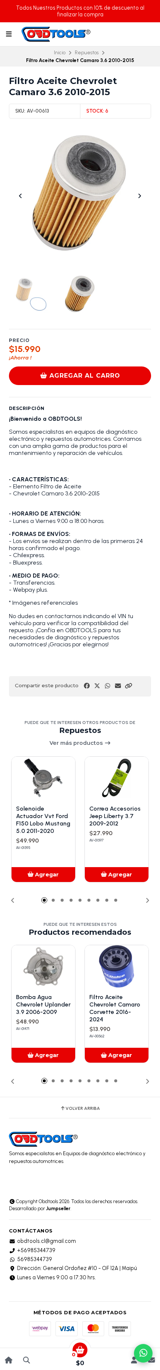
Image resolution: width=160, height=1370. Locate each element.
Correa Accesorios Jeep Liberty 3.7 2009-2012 (115, 816)
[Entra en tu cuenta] (133, 1360)
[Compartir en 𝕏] (97, 686)
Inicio (59, 52)
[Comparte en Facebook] (86, 686)
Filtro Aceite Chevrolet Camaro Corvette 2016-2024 (114, 1008)
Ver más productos (76, 743)
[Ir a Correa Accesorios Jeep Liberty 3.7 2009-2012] (116, 778)
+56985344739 (36, 1250)
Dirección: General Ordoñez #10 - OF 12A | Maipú (77, 1268)
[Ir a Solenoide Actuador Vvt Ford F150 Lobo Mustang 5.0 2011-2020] (43, 778)
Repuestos (87, 52)
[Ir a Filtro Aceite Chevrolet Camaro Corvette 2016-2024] (116, 966)
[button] (128, 686)
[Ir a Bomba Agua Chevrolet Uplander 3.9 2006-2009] (43, 966)
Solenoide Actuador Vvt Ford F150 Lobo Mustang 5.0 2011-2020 (43, 819)
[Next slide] (139, 195)
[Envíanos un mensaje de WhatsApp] (143, 1353)
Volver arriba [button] (82, 1108)
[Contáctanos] (151, 1360)
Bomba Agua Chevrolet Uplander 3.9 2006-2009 (43, 1004)
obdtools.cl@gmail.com (46, 1241)
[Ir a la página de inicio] (8, 1360)
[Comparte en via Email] (118, 686)
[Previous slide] (20, 195)
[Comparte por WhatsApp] (107, 686)
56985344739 (34, 1259)
